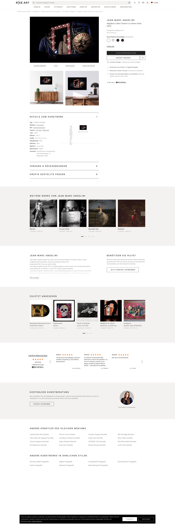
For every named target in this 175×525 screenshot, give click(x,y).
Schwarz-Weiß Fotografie (39, 462)
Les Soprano (127, 323)
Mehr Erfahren (37, 521)
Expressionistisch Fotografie (51, 11)
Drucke (47, 7)
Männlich (46, 130)
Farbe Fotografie (36, 465)
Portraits (39, 130)
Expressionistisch (39, 127)
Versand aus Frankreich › (135, 70)
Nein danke (146, 519)
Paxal (56, 326)
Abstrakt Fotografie (66, 465)
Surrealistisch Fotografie (127, 462)
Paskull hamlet (57, 323)
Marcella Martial (108, 326)
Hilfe (56, 65)
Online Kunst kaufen (24, 11)
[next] (143, 214)
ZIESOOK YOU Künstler (97, 441)
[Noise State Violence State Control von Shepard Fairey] (40, 310)
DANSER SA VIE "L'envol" (107, 323)
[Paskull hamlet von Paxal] (64, 310)
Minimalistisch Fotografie (98, 465)
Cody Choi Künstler (95, 438)
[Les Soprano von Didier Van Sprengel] (134, 310)
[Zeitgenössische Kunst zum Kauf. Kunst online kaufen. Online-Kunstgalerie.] (22, 2)
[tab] (64, 117)
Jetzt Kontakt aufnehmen (122, 270)
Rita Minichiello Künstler (127, 441)
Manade (32, 229)
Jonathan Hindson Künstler (69, 438)
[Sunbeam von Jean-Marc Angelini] (131, 213)
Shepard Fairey (37, 326)
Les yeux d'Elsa (64, 229)
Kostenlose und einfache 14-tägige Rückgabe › (124, 67)
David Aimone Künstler (97, 445)
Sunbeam (121, 229)
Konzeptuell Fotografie (97, 462)
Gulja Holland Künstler (67, 441)
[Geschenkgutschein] (143, 2)
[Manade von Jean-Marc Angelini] (43, 213)
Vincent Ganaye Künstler (97, 434)
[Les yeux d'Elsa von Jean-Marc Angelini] (72, 213)
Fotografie (58, 7)
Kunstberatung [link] (126, 7)
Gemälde (37, 7)
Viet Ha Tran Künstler (67, 434)
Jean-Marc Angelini (68, 11)
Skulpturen (71, 7)
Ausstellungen (110, 7)
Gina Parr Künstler (66, 445)
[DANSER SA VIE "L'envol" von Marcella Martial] (111, 310)
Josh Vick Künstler (125, 445)
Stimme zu (129, 519)
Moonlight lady (94, 229)
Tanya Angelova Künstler (39, 441)
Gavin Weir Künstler (125, 438)
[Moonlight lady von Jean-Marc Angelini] (102, 213)
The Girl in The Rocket (83, 323)
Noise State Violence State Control (40, 323)
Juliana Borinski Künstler (39, 434)
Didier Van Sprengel (133, 326)
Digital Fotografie (65, 462)
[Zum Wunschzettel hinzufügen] (142, 58)
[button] (50, 361)
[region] (96, 361)
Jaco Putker (82, 326)
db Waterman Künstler (38, 445)
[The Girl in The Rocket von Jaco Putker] (87, 310)
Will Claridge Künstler (126, 434)
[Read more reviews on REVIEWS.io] (38, 367)
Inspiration (95, 7)
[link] (129, 2)
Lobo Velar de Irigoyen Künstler (42, 438)
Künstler (83, 7)
